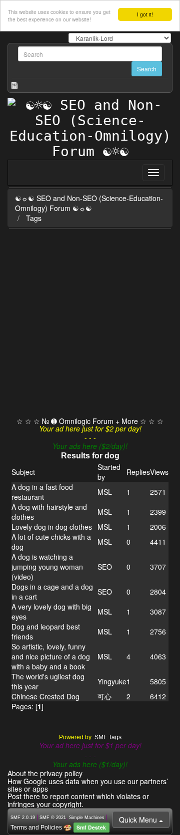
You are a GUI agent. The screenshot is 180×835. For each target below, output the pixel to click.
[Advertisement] (90, 324)
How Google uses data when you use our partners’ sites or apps (88, 785)
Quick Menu (139, 820)
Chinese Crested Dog (46, 696)
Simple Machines (86, 817)
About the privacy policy (45, 773)
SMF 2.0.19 (22, 817)
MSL (105, 492)
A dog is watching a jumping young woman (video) (47, 567)
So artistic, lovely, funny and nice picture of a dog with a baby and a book (51, 656)
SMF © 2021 (53, 817)
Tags (34, 218)
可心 (105, 696)
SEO (105, 567)
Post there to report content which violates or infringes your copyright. (78, 800)
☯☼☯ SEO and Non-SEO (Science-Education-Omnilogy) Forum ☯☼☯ (89, 203)
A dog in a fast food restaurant (42, 492)
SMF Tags (108, 737)
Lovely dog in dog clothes (52, 527)
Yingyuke (112, 681)
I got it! (145, 14)
